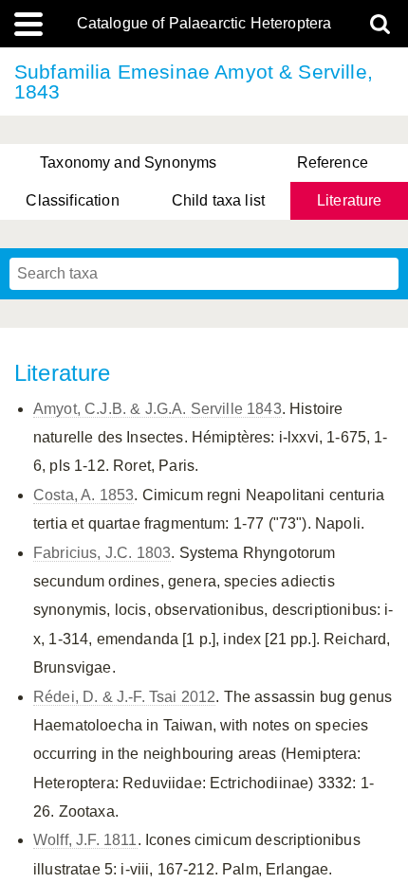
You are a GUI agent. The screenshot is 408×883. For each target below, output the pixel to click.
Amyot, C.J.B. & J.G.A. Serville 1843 (157, 409)
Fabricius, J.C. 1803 (102, 553)
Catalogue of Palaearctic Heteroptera (204, 23)
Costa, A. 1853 (83, 495)
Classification (72, 200)
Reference (332, 162)
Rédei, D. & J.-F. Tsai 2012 (124, 697)
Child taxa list (218, 200)
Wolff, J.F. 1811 (85, 840)
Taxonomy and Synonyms (128, 162)
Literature (349, 200)
